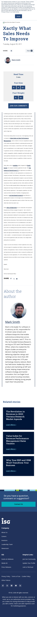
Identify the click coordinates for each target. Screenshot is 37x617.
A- (14, 87)
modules (15, 165)
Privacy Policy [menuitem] (5, 576)
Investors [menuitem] (4, 540)
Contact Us (18, 504)
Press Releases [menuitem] (6, 567)
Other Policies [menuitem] (5, 580)
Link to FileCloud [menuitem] (28, 567)
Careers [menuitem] (3, 536)
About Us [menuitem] (4, 532)
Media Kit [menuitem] (4, 563)
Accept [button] (18, 16)
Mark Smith (12, 322)
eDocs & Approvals (12, 207)
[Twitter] (14, 279)
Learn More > (11, 425)
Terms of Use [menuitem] (16, 576)
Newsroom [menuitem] (5, 548)
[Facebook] (11, 278)
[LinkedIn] (17, 279)
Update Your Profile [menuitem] (29, 563)
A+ (23, 87)
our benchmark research (16, 195)
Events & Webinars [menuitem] (7, 559)
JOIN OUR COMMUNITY (18, 106)
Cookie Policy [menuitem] (26, 576)
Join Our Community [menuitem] (29, 559)
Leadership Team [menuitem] (7, 544)
